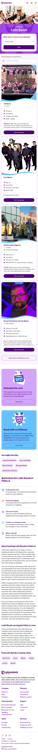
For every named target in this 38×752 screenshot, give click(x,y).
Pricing (4, 725)
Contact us (24, 707)
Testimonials (6, 727)
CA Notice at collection (9, 741)
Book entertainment (9, 705)
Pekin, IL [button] (20, 27)
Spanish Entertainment (10, 470)
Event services (25, 722)
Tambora (7, 104)
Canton (31, 658)
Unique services (25, 725)
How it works (24, 692)
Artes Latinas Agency (12, 245)
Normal (13, 663)
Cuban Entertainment (9, 460)
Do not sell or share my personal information (16, 743)
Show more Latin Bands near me (19, 358)
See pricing (19, 401)
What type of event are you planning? (17, 37)
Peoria (15, 658)
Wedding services (26, 727)
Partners (5, 697)
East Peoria (6, 658)
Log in (22, 710)
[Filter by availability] (21, 60)
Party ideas (24, 694)
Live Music (8, 177)
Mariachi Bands (7, 465)
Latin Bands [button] (19, 30)
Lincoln (5, 663)
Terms (3, 739)
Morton (23, 658)
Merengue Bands (21, 465)
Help (21, 705)
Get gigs (4, 722)
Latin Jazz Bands (25, 460)
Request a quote (26, 697)
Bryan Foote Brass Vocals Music (16, 321)
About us (5, 692)
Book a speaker (7, 707)
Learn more (19, 445)
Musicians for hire (8, 710)
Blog (3, 694)
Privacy (10, 739)
